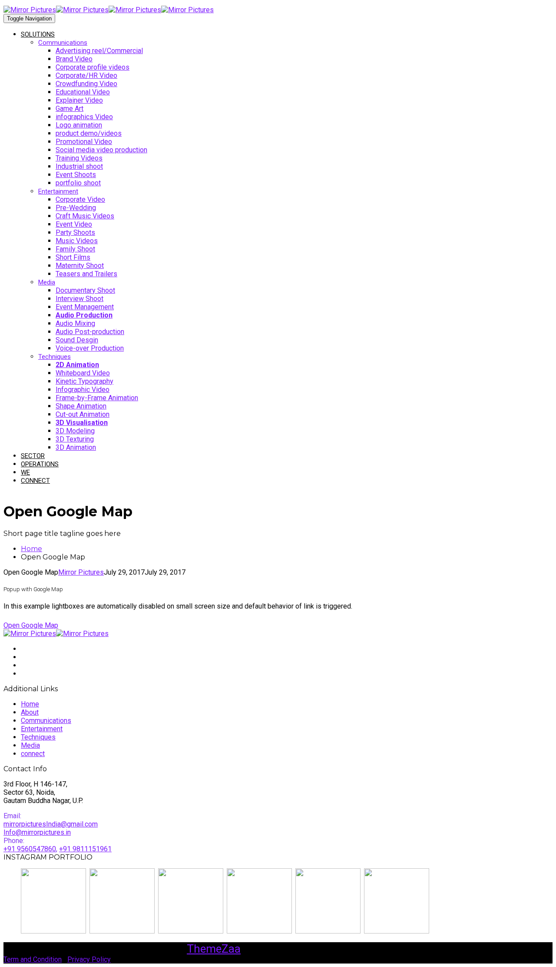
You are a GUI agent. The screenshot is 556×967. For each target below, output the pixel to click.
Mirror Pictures (81, 572)
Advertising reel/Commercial (99, 51)
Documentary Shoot (85, 290)
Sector (33, 456)
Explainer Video (79, 100)
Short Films (73, 257)
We (25, 472)
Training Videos (79, 158)
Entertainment (58, 191)
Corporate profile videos (92, 67)
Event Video (74, 224)
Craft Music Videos (85, 216)
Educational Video (83, 92)
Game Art (69, 108)
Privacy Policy (89, 959)
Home (30, 704)
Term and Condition (32, 959)
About (30, 712)
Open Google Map (30, 625)
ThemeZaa (214, 948)
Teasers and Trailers (86, 274)
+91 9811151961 (85, 849)
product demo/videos (89, 133)
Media (46, 282)
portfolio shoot (78, 183)
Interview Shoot (79, 298)
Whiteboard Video (83, 373)
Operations (40, 464)
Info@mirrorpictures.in (37, 832)
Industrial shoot (79, 166)
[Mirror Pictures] (56, 10)
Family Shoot (75, 249)
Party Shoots (75, 232)
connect (35, 481)
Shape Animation (81, 406)
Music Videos (77, 241)
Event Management (85, 307)
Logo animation (79, 125)
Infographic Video (82, 389)
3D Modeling (75, 431)
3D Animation (76, 447)
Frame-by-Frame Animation (97, 398)
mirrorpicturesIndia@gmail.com (50, 824)
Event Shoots (76, 175)
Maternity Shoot (80, 265)
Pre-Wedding (76, 208)
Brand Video (74, 59)
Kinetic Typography (84, 381)
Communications (62, 43)
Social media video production (101, 150)
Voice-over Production (90, 348)
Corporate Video (80, 199)
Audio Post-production (90, 332)
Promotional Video (84, 141)
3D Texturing (75, 439)
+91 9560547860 (29, 849)
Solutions (38, 34)
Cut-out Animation (82, 414)
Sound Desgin (77, 340)
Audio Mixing (75, 323)
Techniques (54, 357)
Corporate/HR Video (86, 75)
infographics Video (84, 117)
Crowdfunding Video (86, 84)
